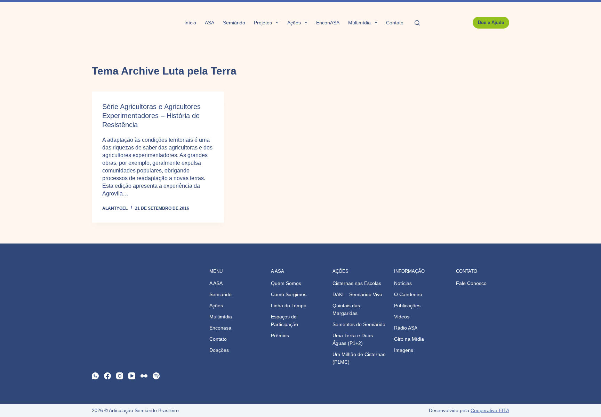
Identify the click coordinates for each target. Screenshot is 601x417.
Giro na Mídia (409, 339)
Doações (219, 350)
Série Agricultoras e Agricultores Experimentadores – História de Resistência (151, 116)
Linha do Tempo (288, 305)
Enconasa (220, 328)
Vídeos (401, 316)
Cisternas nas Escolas (356, 283)
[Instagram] (119, 375)
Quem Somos (286, 283)
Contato (394, 22)
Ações (294, 22)
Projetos (263, 22)
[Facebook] (107, 375)
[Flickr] (144, 375)
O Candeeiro (408, 294)
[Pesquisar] (417, 22)
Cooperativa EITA (490, 410)
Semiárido (234, 22)
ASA (209, 22)
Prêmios (280, 335)
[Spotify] (156, 375)
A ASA (216, 283)
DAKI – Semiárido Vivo (357, 294)
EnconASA (327, 22)
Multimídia (359, 22)
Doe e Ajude (491, 22)
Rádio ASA (405, 328)
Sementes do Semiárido (358, 324)
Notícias (403, 283)
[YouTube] (131, 375)
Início (190, 22)
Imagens (403, 350)
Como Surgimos (288, 294)
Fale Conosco (471, 283)
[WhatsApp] (95, 375)
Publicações (407, 305)
